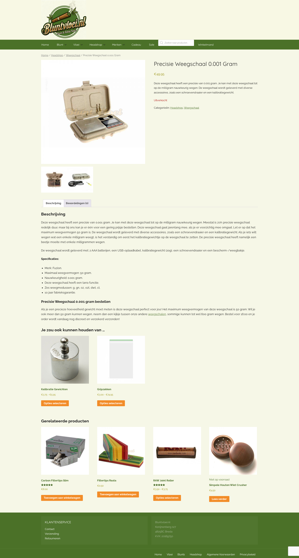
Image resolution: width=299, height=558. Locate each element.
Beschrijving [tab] (53, 203)
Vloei (76, 44)
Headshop (96, 44)
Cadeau (136, 44)
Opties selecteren (55, 403)
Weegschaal (73, 55)
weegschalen (157, 314)
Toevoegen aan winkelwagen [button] (62, 497)
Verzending (52, 533)
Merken (116, 44)
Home (45, 44)
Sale (151, 44)
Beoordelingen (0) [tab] (77, 203)
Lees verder (219, 499)
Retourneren (52, 538)
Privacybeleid (247, 554)
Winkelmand (206, 44)
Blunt (60, 44)
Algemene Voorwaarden (221, 554)
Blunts (181, 554)
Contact (50, 529)
